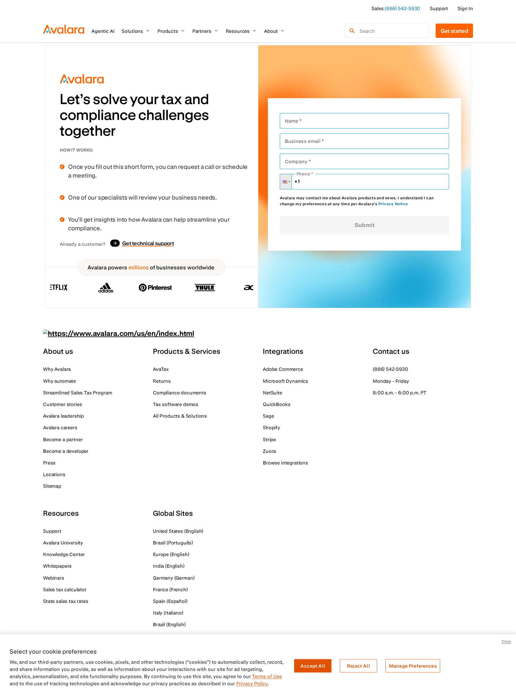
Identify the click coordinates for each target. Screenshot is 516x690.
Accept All (312, 666)
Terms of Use (267, 676)
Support (439, 8)
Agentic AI (102, 31)
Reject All (358, 666)
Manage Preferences (413, 666)
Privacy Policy (252, 683)
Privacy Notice (393, 203)
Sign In (465, 8)
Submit (364, 225)
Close (506, 641)
